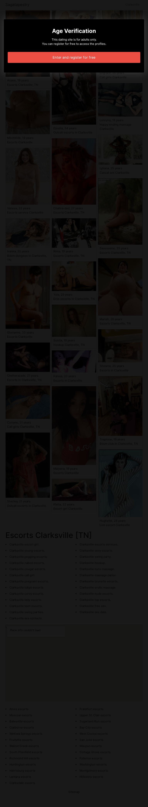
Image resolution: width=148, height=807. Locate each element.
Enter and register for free (74, 57)
